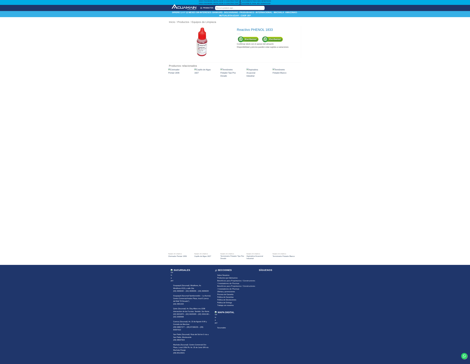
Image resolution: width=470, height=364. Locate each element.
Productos (183, 22)
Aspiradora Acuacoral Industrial (255, 257)
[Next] (296, 166)
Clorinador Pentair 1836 (177, 256)
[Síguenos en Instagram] (272, 8)
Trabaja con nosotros (225, 305)
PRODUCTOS (208, 8)
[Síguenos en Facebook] (269, 8)
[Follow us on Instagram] (264, 277)
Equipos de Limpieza (204, 22)
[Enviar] (262, 8)
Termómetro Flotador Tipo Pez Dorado (232, 257)
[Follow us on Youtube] (267, 277)
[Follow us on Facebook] (260, 277)
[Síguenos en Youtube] (275, 8)
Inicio (172, 22)
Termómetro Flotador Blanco (284, 256)
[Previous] (168, 166)
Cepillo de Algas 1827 (202, 256)
